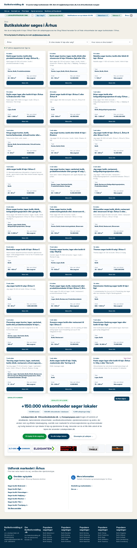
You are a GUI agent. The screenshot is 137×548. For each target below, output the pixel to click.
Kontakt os (15, 11)
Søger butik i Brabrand (16, 486)
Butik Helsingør (85, 539)
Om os (6, 11)
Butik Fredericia (103, 535)
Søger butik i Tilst (14, 502)
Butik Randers (66, 533)
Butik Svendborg (122, 541)
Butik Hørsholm (85, 537)
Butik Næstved (85, 541)
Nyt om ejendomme (31, 537)
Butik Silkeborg (85, 535)
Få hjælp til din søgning (34, 436)
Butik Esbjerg (47, 541)
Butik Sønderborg (122, 539)
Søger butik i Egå (14, 489)
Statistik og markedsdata (81, 486)
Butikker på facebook (53, 11)
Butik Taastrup (103, 541)
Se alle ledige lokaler (59, 436)
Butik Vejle (64, 539)
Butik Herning (84, 533)
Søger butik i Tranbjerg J (17, 505)
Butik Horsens (66, 537)
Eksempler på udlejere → (83, 436)
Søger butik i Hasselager (17, 492)
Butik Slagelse (121, 533)
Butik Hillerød (120, 535)
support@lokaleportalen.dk (13, 539)
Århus (6, 21)
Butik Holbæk (120, 537)
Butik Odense (47, 537)
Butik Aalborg (47, 539)
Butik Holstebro (103, 539)
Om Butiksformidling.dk (32, 535)
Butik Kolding (65, 535)
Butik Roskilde (66, 541)
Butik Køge (101, 537)
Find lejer (25, 11)
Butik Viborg (102, 533)
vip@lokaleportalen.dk (41, 35)
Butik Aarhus (47, 535)
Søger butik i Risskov (16, 499)
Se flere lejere (122, 399)
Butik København (48, 533)
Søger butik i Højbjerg (16, 495)
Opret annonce (37, 11)
